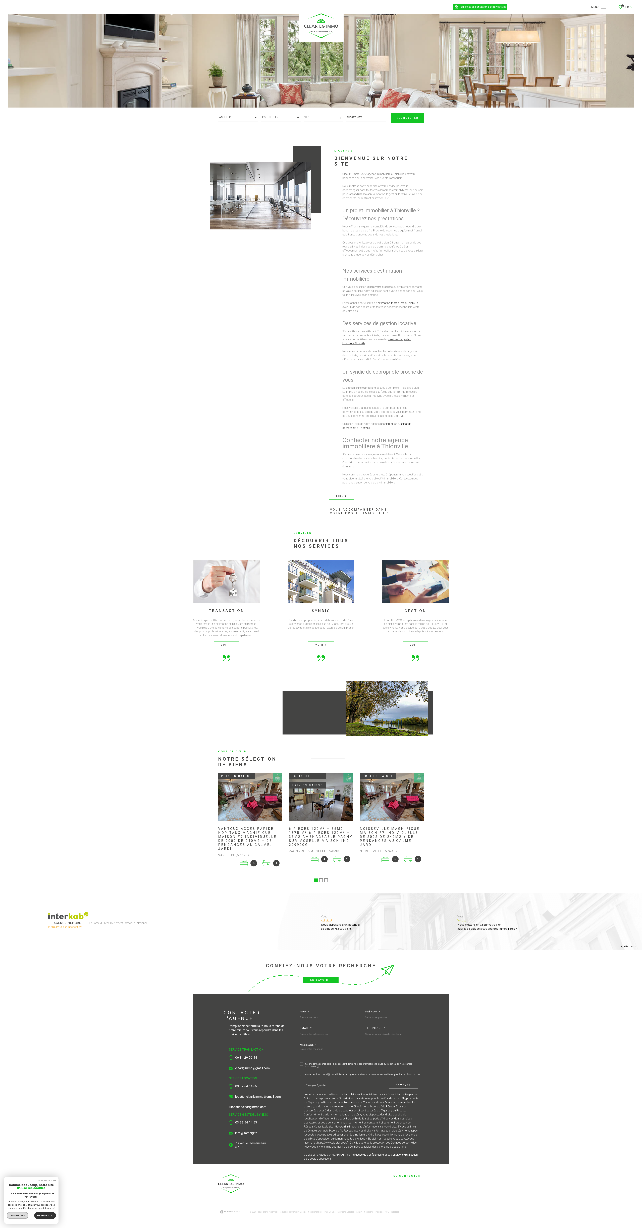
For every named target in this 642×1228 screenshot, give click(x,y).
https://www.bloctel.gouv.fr (332, 1142)
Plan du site (330, 1212)
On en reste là (44, 1180)
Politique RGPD (382, 1212)
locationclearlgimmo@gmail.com (258, 1097)
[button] (316, 880)
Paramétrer (18, 1215)
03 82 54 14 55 (246, 1086)
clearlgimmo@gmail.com (252, 1068)
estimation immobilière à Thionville (398, 303)
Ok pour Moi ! (45, 1215)
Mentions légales (346, 1212)
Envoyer (403, 1085)
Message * (308, 1044)
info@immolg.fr (246, 1133)
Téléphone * (375, 1028)
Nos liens (368, 1212)
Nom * (304, 1011)
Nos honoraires (315, 1212)
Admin (359, 1212)
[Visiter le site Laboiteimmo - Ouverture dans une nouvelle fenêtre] (230, 1212)
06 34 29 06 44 (246, 1057)
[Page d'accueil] (231, 1192)
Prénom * (372, 1011)
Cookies (395, 1212)
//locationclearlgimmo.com (247, 1107)
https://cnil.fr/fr (342, 1126)
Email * (306, 1028)
